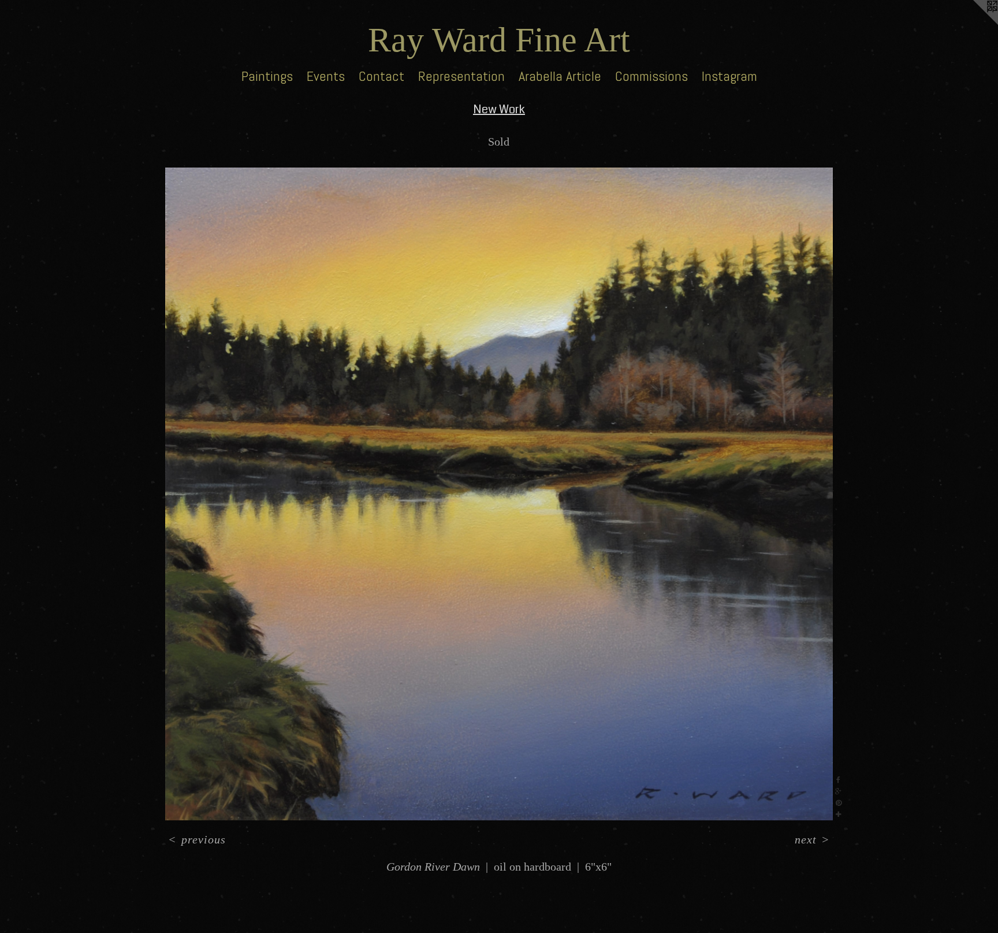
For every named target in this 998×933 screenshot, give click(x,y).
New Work (499, 109)
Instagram (729, 76)
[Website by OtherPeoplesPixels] (975, 23)
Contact (381, 76)
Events (326, 76)
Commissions (651, 76)
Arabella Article (560, 76)
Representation (461, 76)
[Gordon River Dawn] (499, 494)
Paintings (267, 76)
